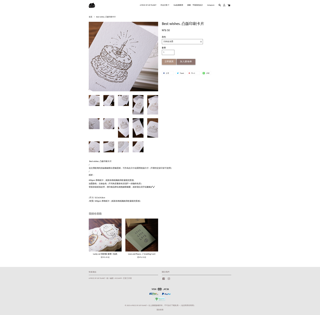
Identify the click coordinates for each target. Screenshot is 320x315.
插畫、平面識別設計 (195, 5)
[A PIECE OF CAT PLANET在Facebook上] (163, 280)
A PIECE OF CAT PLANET (148, 5)
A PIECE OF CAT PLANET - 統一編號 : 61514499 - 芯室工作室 (110, 278)
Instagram (210, 5)
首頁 (90, 17)
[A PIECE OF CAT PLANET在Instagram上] (169, 280)
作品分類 (164, 5)
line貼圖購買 (178, 5)
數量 (164, 48)
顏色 (164, 37)
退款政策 (160, 310)
